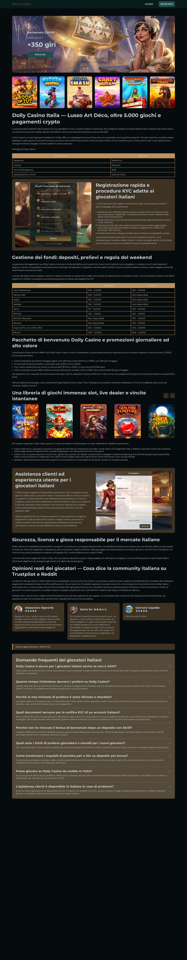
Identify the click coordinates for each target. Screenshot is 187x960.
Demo (24, 100)
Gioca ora (40, 54)
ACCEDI (149, 4)
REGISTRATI (167, 4)
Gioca (24, 94)
